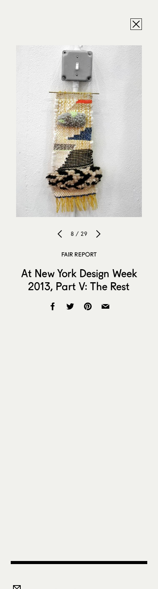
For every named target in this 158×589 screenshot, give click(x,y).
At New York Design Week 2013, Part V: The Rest (79, 280)
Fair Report (79, 254)
